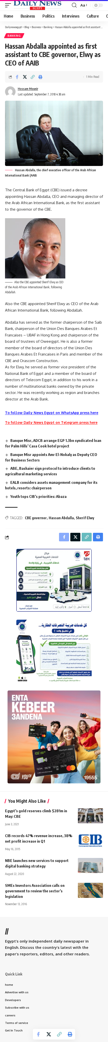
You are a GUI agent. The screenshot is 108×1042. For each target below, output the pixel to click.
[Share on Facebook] (17, 77)
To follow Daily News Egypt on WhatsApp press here (51, 413)
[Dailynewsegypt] (37, 5)
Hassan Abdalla (61, 518)
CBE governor (36, 518)
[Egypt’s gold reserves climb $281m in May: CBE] (90, 815)
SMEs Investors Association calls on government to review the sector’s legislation (35, 891)
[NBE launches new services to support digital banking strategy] (90, 865)
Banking (14, 35)
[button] (9, 5)
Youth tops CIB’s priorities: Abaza (38, 496)
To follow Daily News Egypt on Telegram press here (51, 422)
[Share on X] (24, 77)
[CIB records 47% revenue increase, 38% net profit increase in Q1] (90, 840)
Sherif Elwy (85, 518)
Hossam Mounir (28, 89)
